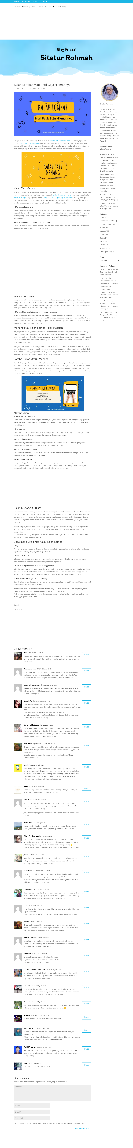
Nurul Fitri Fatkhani (31, 725)
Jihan (26, 855)
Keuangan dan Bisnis (107, 224)
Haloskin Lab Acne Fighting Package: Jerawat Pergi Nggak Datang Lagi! (109, 197)
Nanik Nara (28, 1028)
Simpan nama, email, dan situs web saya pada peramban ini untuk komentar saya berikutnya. (50, 1123)
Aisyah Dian (28, 1015)
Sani (25, 905)
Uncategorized (105, 252)
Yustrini (27, 1002)
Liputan (40, 7)
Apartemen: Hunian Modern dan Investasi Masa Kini (108, 188)
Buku (102, 217)
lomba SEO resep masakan (60, 141)
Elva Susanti (28, 889)
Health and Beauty (59, 7)
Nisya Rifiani (29, 701)
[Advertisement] (66, 25)
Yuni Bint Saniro (106, 301)
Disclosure (36, 1)
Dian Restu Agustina (32, 744)
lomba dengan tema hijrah (62, 195)
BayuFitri (27, 823)
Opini (34, 7)
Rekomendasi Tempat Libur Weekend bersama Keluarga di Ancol (109, 206)
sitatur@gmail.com (107, 149)
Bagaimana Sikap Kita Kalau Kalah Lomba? (38, 541)
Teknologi (103, 248)
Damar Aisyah (29, 669)
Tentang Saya (26, 1)
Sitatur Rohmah (22, 89)
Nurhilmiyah (29, 871)
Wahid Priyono (29, 1047)
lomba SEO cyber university (29, 143)
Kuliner (102, 228)
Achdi (26, 765)
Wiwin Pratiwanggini (32, 836)
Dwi (25, 653)
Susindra (103, 278)
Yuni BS (27, 800)
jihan (26, 922)
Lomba (102, 234)
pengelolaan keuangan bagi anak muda (57, 197)
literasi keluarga (20, 197)
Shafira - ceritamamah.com (34, 970)
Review (47, 7)
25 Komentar (47, 89)
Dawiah (103, 289)
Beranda (16, 1)
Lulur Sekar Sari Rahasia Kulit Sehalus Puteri (109, 272)
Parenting (26, 7)
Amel (26, 786)
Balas (86, 654)
